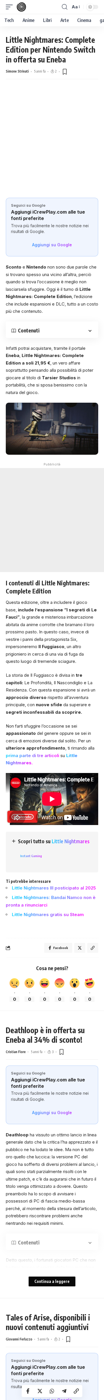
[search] (64, 7)
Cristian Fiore (16, 1052)
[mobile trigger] (11, 7)
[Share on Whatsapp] (52, 1391)
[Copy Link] (76, 1391)
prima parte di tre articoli (32, 755)
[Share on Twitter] (40, 1391)
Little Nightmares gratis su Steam (48, 914)
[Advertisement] (52, 137)
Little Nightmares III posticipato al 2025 (54, 888)
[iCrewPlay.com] (21, 7)
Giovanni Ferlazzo (19, 1339)
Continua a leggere (52, 1281)
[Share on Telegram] (64, 1391)
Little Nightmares (71, 841)
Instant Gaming (31, 856)
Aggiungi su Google (52, 244)
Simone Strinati (17, 71)
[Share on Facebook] (28, 1391)
